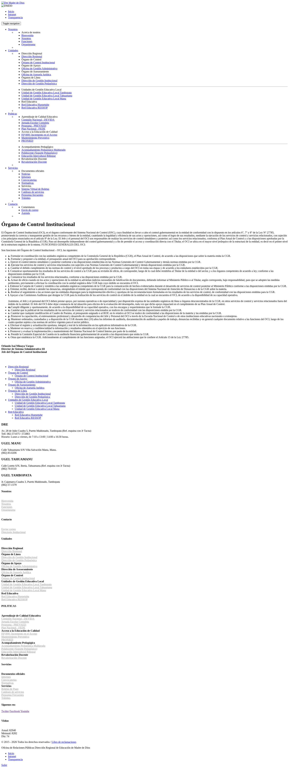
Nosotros (13, 29)
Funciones (26, 41)
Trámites (25, 198)
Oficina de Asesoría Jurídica (36, 74)
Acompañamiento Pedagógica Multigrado (23, 645)
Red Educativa (16, 411)
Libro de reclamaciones (64, 742)
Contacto (13, 204)
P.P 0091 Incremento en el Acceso (39, 134)
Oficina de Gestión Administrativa (39, 68)
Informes (26, 177)
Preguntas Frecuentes (12, 695)
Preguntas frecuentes (32, 195)
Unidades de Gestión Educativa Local (28, 399)
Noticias (25, 174)
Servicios (13, 167)
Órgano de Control (18, 372)
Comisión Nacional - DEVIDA (38, 119)
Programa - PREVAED (33, 125)
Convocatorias (29, 180)
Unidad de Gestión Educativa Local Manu (43, 98)
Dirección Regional (31, 56)
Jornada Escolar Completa (35, 122)
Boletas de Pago (9, 689)
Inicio (11, 11)
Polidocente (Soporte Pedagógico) (39, 152)
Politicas (12, 113)
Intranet (12, 14)
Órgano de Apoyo (17, 378)
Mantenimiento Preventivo (35, 137)
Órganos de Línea (17, 390)
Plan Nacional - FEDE (33, 128)
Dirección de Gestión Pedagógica (39, 83)
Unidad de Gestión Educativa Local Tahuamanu (46, 95)
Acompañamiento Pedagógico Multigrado (43, 149)
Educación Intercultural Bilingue (38, 155)
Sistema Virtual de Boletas (35, 189)
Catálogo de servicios (32, 192)
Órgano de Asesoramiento (21, 384)
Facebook (15, 711)
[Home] (12, 2)
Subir (4, 765)
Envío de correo (29, 210)
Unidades (13, 50)
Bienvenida (27, 35)
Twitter (5, 711)
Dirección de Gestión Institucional (39, 80)
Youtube (24, 711)
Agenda (25, 213)
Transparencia (15, 17)
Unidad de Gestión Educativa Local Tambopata (46, 92)
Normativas (27, 183)
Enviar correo (8, 529)
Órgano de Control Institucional (38, 62)
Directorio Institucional (13, 532)
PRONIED (27, 140)
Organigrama (28, 44)
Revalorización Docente (34, 161)
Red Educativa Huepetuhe (35, 104)
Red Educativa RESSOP (34, 107)
